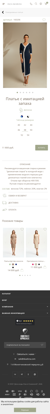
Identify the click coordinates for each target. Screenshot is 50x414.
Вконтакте (15, 374)
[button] (17, 92)
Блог (4, 300)
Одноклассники (28, 374)
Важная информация (13, 313)
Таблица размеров (25, 120)
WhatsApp (35, 374)
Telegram (21, 374)
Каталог (6, 294)
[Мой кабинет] (41, 4)
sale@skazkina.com (26, 359)
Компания (7, 307)
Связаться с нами (25, 354)
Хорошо (25, 410)
